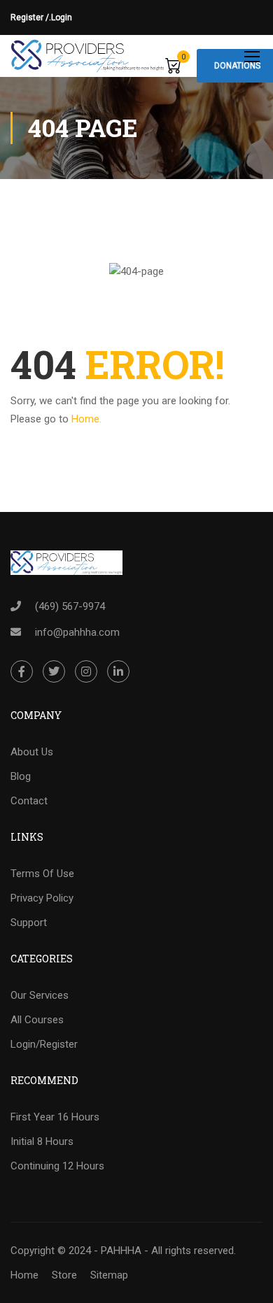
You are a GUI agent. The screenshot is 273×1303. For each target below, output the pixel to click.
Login (61, 17)
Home (24, 1275)
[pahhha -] (87, 56)
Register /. (30, 17)
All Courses (37, 1019)
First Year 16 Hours (54, 1117)
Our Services (39, 995)
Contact (29, 801)
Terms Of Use (42, 873)
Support (28, 922)
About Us (31, 752)
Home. (86, 419)
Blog (20, 776)
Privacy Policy (42, 898)
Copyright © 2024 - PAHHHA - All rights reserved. (123, 1250)
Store (64, 1275)
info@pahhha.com (77, 632)
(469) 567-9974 (70, 606)
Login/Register (44, 1044)
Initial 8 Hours (42, 1141)
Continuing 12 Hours (57, 1166)
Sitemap (109, 1275)
